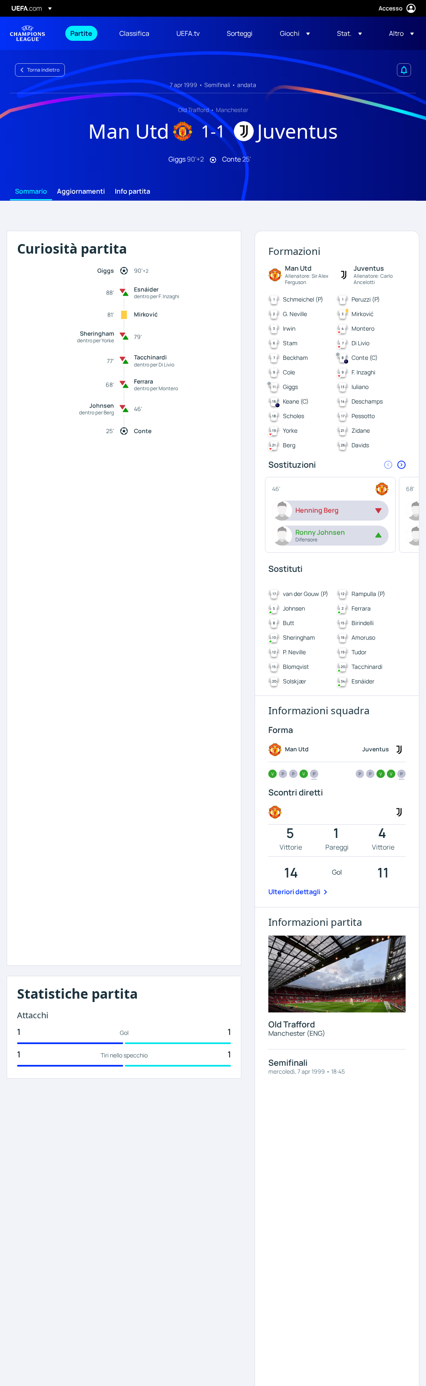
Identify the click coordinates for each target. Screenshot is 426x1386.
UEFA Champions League (27, 33)
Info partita (132, 191)
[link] (81, 33)
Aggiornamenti (81, 191)
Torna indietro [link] (43, 69)
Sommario (31, 191)
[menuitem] (84, 33)
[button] (295, 33)
